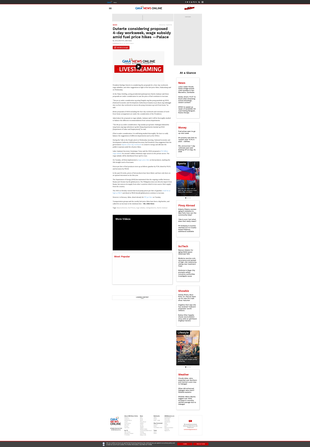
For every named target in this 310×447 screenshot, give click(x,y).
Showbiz (142, 426)
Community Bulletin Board (146, 430)
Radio (165, 423)
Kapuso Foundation (168, 427)
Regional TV (167, 430)
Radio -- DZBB (157, 420)
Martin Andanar (162, 208)
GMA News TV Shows (128, 433)
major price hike (143, 160)
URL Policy (126, 424)
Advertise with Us (128, 420)
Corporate (166, 429)
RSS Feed (156, 424)
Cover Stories (143, 433)
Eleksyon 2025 (143, 435)
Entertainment (167, 417)
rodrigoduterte (151, 208)
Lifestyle (141, 427)
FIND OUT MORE (201, 444)
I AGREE (185, 444)
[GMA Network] (109, 2)
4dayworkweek (122, 208)
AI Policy (126, 426)
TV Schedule (127, 435)
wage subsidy (140, 208)
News (115, 2)
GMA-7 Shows (127, 432)
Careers (126, 422)
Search (155, 432)
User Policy (126, 427)
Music (165, 426)
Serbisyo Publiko (143, 429)
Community (167, 420)
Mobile (155, 426)
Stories (155, 433)
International (167, 422)
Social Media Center (158, 427)
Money (141, 419)
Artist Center (167, 419)
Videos (155, 417)
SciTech (141, 424)
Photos (155, 419)
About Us (126, 417)
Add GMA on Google (121, 47)
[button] (186, 198)
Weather (142, 423)
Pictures (166, 424)
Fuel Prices (131, 208)
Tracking (142, 432)
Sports (141, 420)
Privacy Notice (127, 423)
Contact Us (126, 419)
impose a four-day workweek (131, 144)
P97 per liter (148, 197)
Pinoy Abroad (143, 422)
